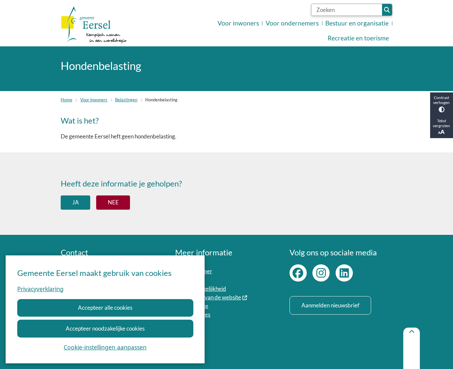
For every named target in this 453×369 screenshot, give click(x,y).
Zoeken (387, 10)
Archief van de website (213, 297)
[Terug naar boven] (411, 348)
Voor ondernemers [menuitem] (292, 23)
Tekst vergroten (441, 123)
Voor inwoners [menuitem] (238, 23)
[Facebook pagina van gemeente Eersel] (298, 273)
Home (66, 99)
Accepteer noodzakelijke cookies (105, 328)
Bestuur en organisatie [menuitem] (357, 23)
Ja (75, 202)
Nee (113, 202)
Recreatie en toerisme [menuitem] (358, 38)
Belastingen (126, 99)
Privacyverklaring (40, 289)
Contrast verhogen (441, 100)
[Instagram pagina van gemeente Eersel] (321, 273)
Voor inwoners (93, 99)
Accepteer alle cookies (105, 307)
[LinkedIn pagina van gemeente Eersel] (344, 273)
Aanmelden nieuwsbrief (330, 305)
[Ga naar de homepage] (94, 25)
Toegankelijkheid (205, 288)
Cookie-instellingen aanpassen (105, 347)
